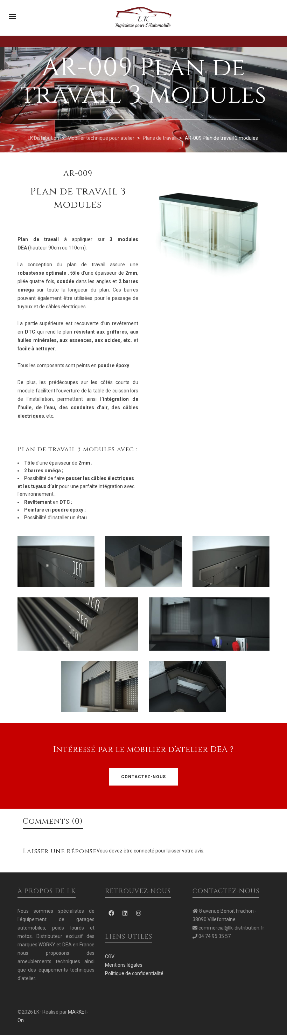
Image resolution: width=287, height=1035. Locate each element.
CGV (109, 956)
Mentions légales (123, 965)
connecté (144, 851)
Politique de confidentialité (134, 973)
